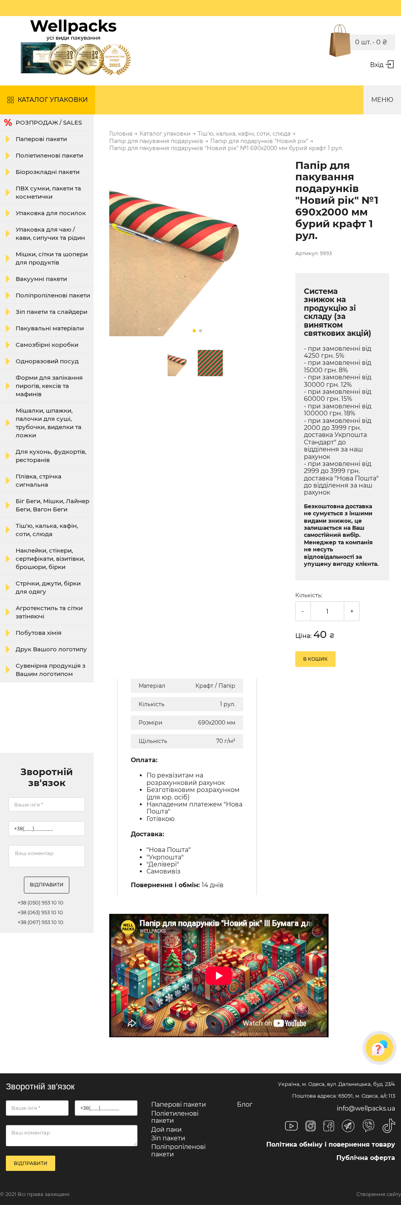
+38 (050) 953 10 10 (40, 903)
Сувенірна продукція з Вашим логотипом (50, 670)
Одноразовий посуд (47, 361)
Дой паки (166, 1129)
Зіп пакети (168, 1138)
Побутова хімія (38, 632)
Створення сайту (378, 1194)
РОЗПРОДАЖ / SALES (49, 122)
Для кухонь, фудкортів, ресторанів (51, 456)
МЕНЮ (382, 99)
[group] (197, 249)
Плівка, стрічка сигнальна (38, 480)
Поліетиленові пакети (49, 155)
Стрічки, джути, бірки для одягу (48, 587)
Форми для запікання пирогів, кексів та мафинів (49, 386)
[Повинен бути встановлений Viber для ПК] (368, 1127)
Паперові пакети (41, 139)
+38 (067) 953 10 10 (40, 922)
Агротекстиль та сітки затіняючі (49, 612)
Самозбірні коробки (47, 344)
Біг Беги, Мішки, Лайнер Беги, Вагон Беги (52, 505)
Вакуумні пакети (41, 279)
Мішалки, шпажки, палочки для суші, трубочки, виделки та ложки (48, 423)
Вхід (376, 65)
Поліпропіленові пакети (53, 295)
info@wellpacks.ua (366, 1108)
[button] (194, 330)
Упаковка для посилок (51, 213)
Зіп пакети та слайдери (51, 311)
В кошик (315, 659)
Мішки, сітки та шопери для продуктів (52, 258)
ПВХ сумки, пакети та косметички (48, 192)
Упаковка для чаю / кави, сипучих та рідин (50, 233)
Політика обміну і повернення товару (330, 1144)
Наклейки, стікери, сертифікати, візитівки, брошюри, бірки (50, 559)
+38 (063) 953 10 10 (40, 912)
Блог (245, 1104)
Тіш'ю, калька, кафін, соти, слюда (47, 530)
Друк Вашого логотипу (51, 649)
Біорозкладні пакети (47, 172)
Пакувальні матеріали (50, 328)
